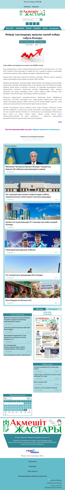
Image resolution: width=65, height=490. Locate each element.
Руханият (37, 28)
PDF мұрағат (53, 309)
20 (17, 410)
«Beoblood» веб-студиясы (53, 487)
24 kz (60, 122)
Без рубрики (40, 42)
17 (5, 410)
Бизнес (28, 28)
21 (21, 410)
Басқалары (54, 28)
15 (25, 408)
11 (9, 408)
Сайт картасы (32, 471)
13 (17, 408)
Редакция (32, 466)
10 (5, 408)
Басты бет (10, 28)
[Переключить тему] (40, 6)
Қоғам (45, 28)
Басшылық (32, 461)
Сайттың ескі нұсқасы (54, 483)
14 (21, 408)
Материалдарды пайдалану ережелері (32, 476)
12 (13, 408)
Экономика (20, 28)
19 (13, 410)
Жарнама (35, 7)
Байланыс (27, 7)
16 (29, 408)
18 (9, 410)
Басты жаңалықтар (26, 42)
